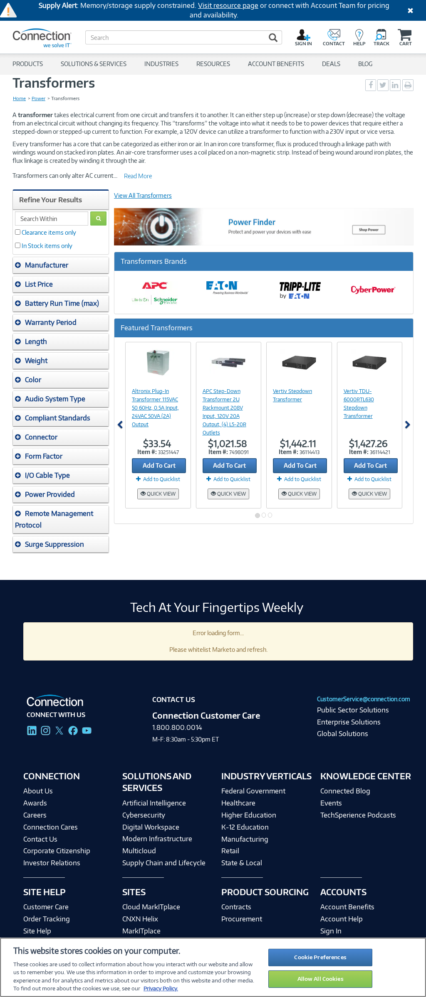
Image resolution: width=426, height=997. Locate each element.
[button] (61, 265)
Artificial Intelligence (154, 803)
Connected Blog (345, 791)
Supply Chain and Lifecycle (164, 863)
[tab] (61, 265)
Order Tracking (46, 919)
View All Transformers (143, 195)
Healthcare (238, 803)
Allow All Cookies (320, 978)
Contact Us (40, 839)
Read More (138, 175)
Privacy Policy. (161, 988)
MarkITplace (141, 931)
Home (19, 98)
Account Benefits (347, 907)
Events (331, 803)
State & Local (241, 863)
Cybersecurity (143, 815)
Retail (230, 851)
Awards (35, 803)
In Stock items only (47, 245)
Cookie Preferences (320, 957)
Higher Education (248, 815)
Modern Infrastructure (157, 839)
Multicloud (139, 851)
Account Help (341, 919)
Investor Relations (51, 863)
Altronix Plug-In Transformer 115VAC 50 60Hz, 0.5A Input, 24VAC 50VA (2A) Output (155, 407)
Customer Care (46, 907)
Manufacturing (244, 839)
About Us (38, 791)
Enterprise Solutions (349, 722)
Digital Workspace (150, 827)
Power (38, 98)
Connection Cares (50, 827)
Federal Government (253, 791)
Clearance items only (49, 232)
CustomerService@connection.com (363, 698)
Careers (35, 815)
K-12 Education (245, 827)
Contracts (236, 907)
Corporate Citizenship (56, 851)
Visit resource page (228, 5)
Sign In (331, 931)
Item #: (147, 451)
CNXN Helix (140, 919)
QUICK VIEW (161, 494)
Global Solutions (342, 733)
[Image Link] (158, 363)
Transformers (53, 82)
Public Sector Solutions (353, 710)
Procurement (241, 919)
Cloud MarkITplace (151, 907)
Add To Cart (159, 465)
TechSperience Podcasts (358, 815)
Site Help (37, 931)
